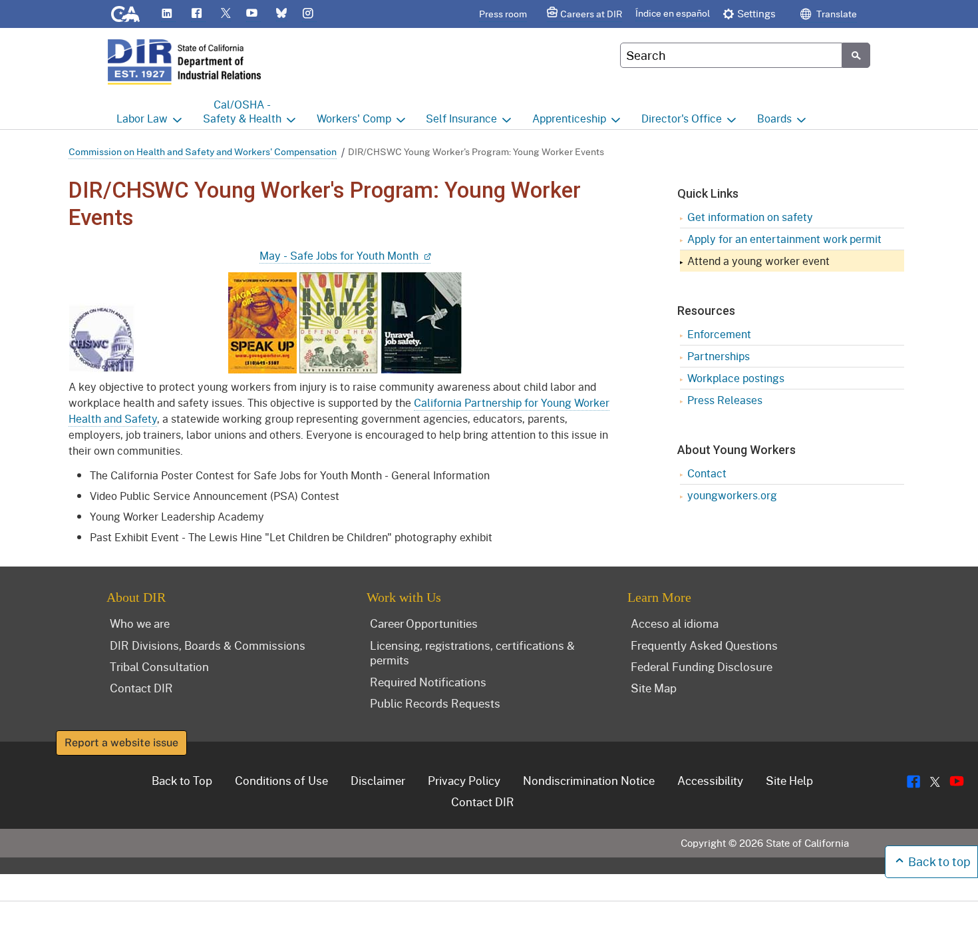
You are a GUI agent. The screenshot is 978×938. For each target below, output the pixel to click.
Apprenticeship (569, 118)
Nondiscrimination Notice (589, 780)
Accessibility (710, 780)
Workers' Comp (354, 118)
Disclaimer (378, 780)
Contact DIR (141, 688)
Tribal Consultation (159, 666)
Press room (503, 14)
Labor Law (142, 118)
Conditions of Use (281, 780)
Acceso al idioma (675, 623)
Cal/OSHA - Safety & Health (242, 111)
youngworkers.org (732, 495)
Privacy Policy (464, 780)
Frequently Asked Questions (704, 645)
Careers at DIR (591, 14)
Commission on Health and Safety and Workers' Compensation (203, 151)
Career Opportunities (424, 623)
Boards (774, 118)
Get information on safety (750, 216)
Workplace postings (735, 377)
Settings (756, 13)
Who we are (140, 623)
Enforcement (719, 334)
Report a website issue (121, 742)
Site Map (654, 688)
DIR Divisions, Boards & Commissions (207, 645)
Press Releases (724, 399)
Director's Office (681, 118)
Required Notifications (428, 682)
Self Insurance (461, 118)
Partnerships (718, 355)
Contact (707, 473)
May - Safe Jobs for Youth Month (340, 255)
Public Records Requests (435, 703)
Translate (835, 14)
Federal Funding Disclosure (701, 666)
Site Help (789, 780)
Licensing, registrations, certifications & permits (472, 652)
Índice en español (672, 13)
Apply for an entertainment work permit (784, 238)
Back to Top (182, 780)
